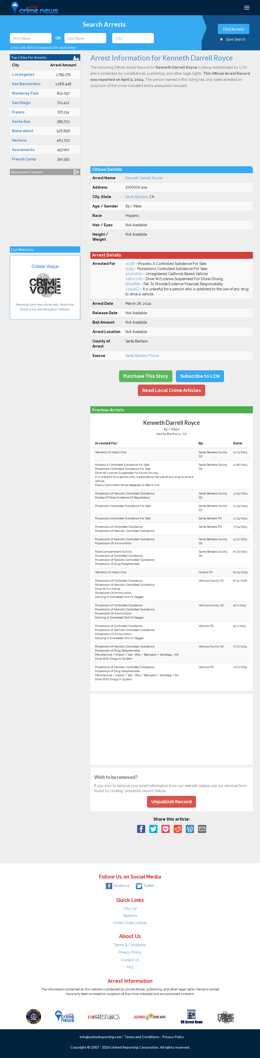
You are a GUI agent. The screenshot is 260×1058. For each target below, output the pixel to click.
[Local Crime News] (64, 1016)
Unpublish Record (171, 801)
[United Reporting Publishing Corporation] (33, 1016)
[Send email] (202, 828)
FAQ (130, 967)
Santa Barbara (136, 197)
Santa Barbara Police (142, 356)
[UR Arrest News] (192, 1016)
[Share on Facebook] (141, 828)
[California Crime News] (150, 1016)
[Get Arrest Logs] (104, 1016)
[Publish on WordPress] (190, 828)
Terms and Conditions (141, 1037)
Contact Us (130, 960)
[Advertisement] (45, 208)
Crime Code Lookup (130, 923)
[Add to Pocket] (165, 828)
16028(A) (132, 284)
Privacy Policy (130, 952)
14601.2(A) (133, 279)
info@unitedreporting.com (101, 1037)
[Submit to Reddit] (178, 828)
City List (130, 908)
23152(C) (132, 289)
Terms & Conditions (130, 945)
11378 (130, 264)
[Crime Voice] (225, 1016)
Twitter (148, 886)
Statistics (130, 916)
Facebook (121, 886)
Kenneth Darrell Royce (143, 178)
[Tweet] (153, 828)
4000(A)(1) (133, 274)
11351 (129, 269)
